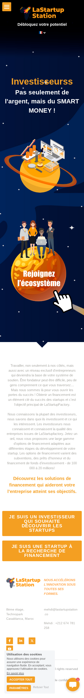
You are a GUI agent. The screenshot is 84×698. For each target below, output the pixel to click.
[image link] (42, 13)
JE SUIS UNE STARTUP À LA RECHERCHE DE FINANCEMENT (42, 551)
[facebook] (9, 640)
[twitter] (32, 640)
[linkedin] (20, 640)
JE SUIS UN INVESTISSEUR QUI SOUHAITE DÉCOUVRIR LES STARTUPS (42, 523)
